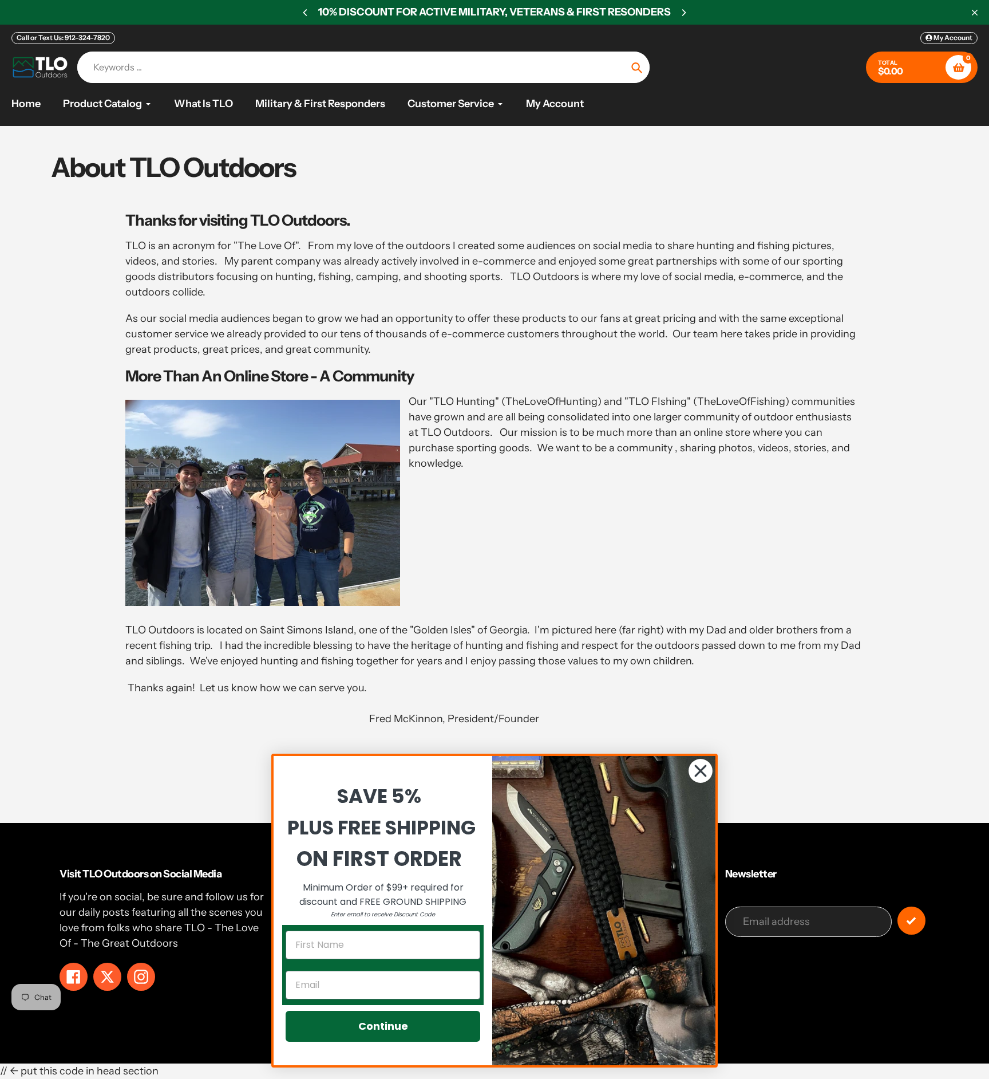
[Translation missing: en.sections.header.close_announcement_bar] (974, 12)
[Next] (683, 12)
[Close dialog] (700, 770)
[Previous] (305, 12)
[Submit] (911, 921)
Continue (383, 1026)
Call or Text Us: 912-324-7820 (63, 37)
